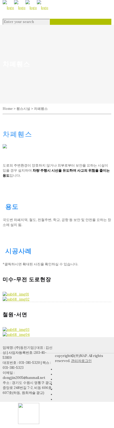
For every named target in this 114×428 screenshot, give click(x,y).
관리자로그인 (81, 361)
